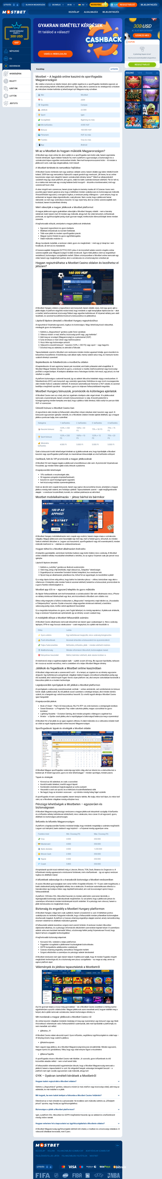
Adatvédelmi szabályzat (98, 1151)
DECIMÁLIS (56, 5)
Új (10, 58)
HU (83, 5)
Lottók (13, 96)
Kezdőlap (74, 12)
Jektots (13, 103)
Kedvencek (14, 66)
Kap (17, 42)
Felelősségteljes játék (47, 1156)
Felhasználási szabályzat (70, 1151)
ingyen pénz (96, 5)
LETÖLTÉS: (8, 5)
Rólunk (51, 1151)
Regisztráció (127, 4)
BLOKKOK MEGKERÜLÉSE (35, 5)
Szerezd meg (142, 35)
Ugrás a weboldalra (55, 54)
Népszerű (14, 51)
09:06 (69, 5)
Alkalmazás (91, 12)
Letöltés (114, 69)
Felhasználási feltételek (74, 1156)
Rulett (12, 81)
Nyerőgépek (15, 74)
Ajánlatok (119, 5)
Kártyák (13, 88)
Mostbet (94, 1156)
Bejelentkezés (149, 4)
